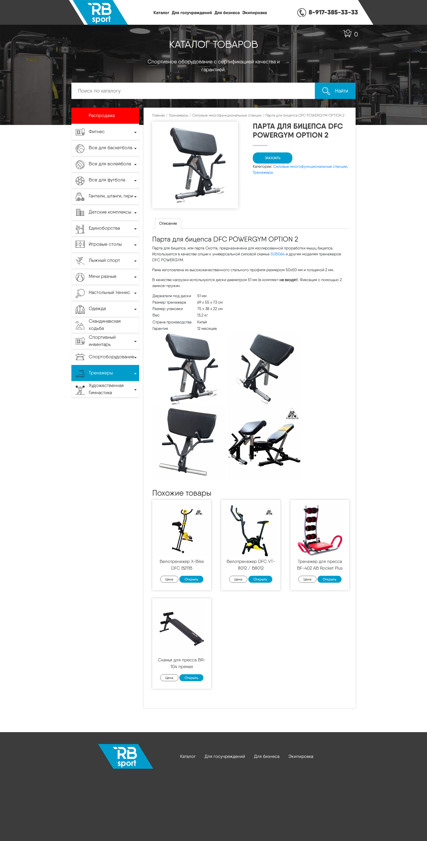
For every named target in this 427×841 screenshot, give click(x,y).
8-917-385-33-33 (333, 12)
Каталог (161, 12)
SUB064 (278, 254)
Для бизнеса (227, 12)
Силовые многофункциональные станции (226, 115)
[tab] (168, 223)
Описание (168, 223)
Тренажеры (178, 115)
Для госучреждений (192, 12)
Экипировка (254, 12)
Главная (158, 115)
